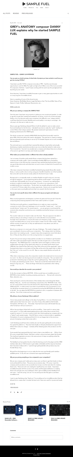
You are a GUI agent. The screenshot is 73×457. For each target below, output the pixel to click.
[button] (68, 13)
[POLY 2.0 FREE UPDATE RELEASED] (59, 410)
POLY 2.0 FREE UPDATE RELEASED (58, 419)
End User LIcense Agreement (44, 453)
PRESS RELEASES (27, 13)
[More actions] (62, 23)
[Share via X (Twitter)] (14, 392)
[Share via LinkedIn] (17, 392)
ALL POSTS (6, 13)
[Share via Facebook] (10, 392)
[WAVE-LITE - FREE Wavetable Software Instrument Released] (13, 410)
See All (68, 401)
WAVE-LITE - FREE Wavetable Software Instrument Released (11, 419)
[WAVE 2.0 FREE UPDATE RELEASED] (36, 410)
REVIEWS (16, 13)
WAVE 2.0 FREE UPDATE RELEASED (35, 419)
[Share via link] (21, 392)
